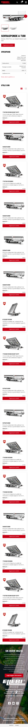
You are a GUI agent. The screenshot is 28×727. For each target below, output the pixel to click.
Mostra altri (5, 118)
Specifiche (11, 725)
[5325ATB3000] (14, 136)
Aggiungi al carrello (8, 45)
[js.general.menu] (26, 2)
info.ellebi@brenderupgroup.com (14, 695)
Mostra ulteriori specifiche (7, 77)
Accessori (17, 725)
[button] (21, 89)
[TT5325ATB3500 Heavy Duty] (14, 343)
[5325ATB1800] (14, 240)
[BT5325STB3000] (14, 620)
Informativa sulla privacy (11, 718)
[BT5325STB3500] (14, 309)
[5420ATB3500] (14, 274)
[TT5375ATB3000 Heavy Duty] (14, 585)
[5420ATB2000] (14, 205)
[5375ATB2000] (14, 378)
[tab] (5, 28)
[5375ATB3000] (14, 413)
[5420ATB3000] (14, 516)
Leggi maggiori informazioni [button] (14, 675)
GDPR (14, 722)
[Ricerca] (17, 2)
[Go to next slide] (25, 16)
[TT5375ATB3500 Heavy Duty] (14, 102)
